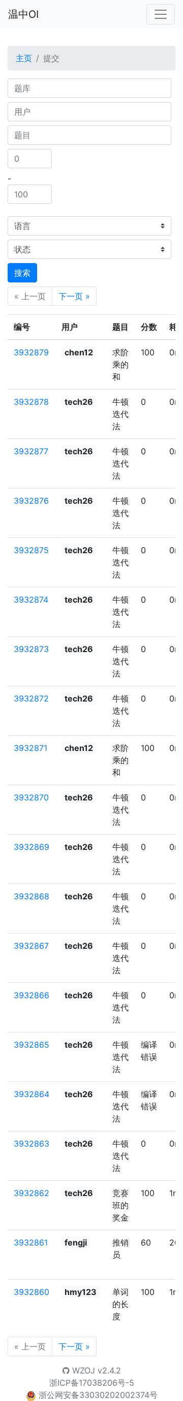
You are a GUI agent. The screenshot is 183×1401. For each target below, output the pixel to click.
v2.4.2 (109, 1370)
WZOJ (82, 1370)
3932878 (31, 402)
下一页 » (74, 296)
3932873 (31, 649)
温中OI (23, 14)
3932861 (31, 1242)
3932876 (31, 501)
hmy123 (81, 1292)
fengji (76, 1242)
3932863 (31, 1143)
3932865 (31, 1045)
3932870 (31, 797)
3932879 (31, 352)
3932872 (31, 698)
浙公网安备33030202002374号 (98, 1395)
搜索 (22, 273)
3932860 (31, 1292)
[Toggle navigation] (160, 14)
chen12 (79, 352)
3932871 (30, 748)
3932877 (31, 451)
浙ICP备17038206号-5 (91, 1383)
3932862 (31, 1193)
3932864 (31, 1094)
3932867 (31, 946)
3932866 (31, 995)
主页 (24, 58)
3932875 (31, 550)
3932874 (31, 599)
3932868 (31, 896)
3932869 (31, 847)
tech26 (79, 402)
